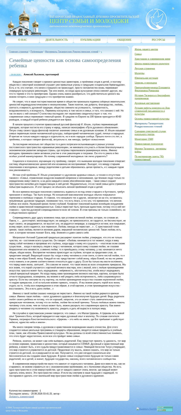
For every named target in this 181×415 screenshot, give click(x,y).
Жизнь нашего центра (146, 49)
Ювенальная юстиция (146, 78)
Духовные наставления (147, 103)
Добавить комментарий (21, 396)
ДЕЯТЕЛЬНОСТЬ (56, 39)
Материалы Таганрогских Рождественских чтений (71, 51)
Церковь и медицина (146, 82)
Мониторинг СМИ (144, 139)
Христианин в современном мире (152, 59)
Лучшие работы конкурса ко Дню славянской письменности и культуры (152, 111)
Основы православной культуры (152, 118)
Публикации (36, 51)
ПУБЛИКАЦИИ (90, 39)
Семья (138, 54)
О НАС (22, 39)
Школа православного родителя (152, 63)
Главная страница (18, 51)
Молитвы (139, 73)
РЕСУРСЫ (158, 39)
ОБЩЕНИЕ (124, 39)
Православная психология (149, 144)
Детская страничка (145, 68)
